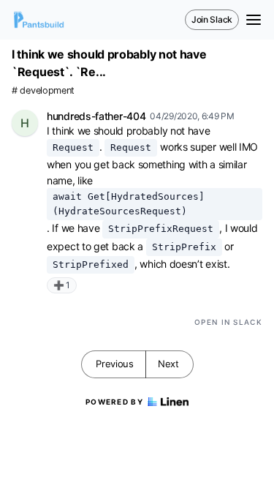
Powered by (114, 401)
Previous (115, 363)
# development (43, 90)
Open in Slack (228, 322)
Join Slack (211, 19)
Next (168, 363)
